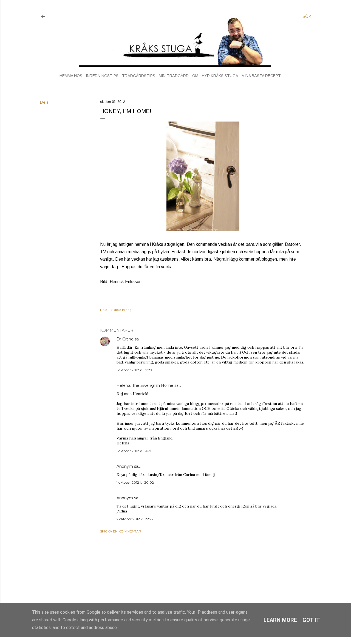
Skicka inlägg (121, 310)
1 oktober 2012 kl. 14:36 (134, 451)
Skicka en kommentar (120, 531)
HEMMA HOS (71, 76)
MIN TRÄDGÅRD (174, 76)
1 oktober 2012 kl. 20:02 (135, 482)
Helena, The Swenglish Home (145, 385)
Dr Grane (125, 339)
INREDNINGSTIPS (102, 76)
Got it (311, 620)
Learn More (280, 620)
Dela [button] (44, 102)
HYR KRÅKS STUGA (220, 76)
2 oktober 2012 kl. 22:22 (135, 519)
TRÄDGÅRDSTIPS (138, 76)
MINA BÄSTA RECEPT (261, 76)
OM (195, 76)
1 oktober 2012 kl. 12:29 (134, 370)
